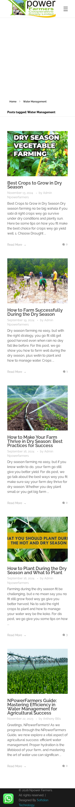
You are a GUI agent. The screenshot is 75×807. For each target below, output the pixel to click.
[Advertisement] (37, 57)
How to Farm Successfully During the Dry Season (34, 312)
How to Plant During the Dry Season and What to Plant (36, 570)
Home (12, 101)
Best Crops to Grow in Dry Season (34, 185)
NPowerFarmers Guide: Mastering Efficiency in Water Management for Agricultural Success (32, 706)
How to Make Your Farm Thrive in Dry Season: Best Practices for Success (34, 441)
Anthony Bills (52, 718)
